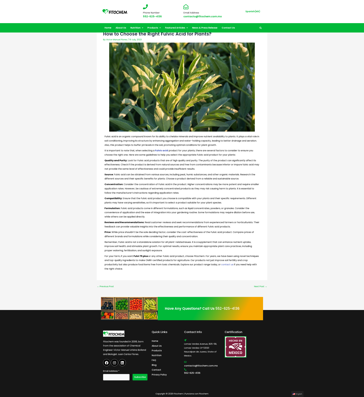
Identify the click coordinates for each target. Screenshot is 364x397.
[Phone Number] (145, 6)
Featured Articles (175, 27)
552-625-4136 (152, 16)
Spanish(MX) (252, 11)
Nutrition (135, 27)
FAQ (154, 360)
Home (108, 27)
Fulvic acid (161, 150)
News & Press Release (204, 27)
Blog (154, 365)
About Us (121, 27)
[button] (136, 28)
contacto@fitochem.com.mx (202, 16)
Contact (156, 369)
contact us (227, 264)
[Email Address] (185, 6)
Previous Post (105, 286)
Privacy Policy (159, 374)
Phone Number (151, 12)
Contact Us (228, 27)
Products (152, 27)
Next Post (260, 286)
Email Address (191, 12)
